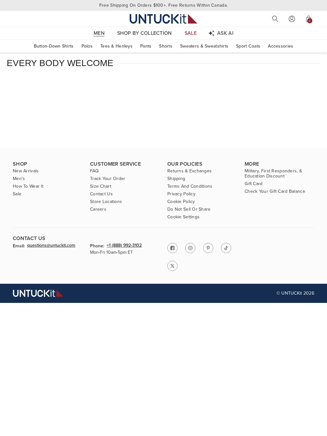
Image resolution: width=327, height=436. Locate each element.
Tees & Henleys (116, 46)
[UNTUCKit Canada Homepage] (163, 18)
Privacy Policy (181, 194)
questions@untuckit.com (51, 246)
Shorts (165, 46)
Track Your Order (107, 178)
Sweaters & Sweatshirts (204, 46)
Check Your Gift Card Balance (275, 191)
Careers (98, 209)
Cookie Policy (181, 201)
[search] (275, 19)
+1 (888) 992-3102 (124, 246)
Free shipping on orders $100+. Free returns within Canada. (163, 5)
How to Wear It (28, 186)
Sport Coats (248, 46)
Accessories (280, 46)
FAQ (94, 171)
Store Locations (106, 201)
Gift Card (254, 183)
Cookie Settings (183, 217)
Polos (87, 46)
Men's (19, 178)
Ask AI (225, 33)
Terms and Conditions (190, 186)
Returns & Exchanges (189, 171)
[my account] (292, 19)
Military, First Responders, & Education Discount (273, 174)
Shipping (176, 178)
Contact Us (101, 194)
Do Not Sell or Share (189, 209)
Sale (17, 194)
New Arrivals (26, 171)
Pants (145, 46)
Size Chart (100, 186)
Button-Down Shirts (54, 46)
